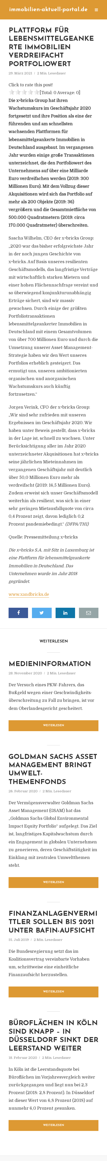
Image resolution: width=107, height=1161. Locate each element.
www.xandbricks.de (29, 594)
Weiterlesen (53, 725)
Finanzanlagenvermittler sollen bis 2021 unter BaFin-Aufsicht (53, 922)
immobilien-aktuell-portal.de (48, 9)
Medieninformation (50, 664)
